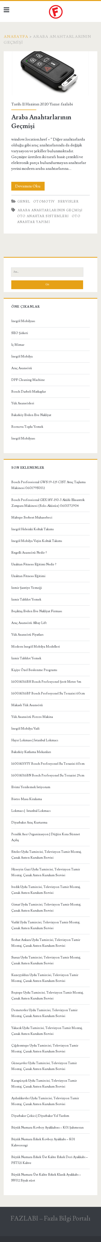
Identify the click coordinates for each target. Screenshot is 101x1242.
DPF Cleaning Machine (28, 380)
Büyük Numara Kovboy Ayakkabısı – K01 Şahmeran (47, 1128)
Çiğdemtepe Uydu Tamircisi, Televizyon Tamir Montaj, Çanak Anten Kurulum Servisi (44, 1048)
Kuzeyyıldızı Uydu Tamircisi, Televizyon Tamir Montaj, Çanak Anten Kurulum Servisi (44, 978)
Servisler (68, 202)
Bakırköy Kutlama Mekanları (31, 752)
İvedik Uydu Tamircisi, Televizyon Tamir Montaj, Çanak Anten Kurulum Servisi (46, 890)
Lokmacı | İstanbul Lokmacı (30, 811)
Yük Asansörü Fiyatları (27, 635)
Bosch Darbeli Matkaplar (28, 392)
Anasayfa (16, 36)
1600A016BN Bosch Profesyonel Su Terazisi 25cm (47, 775)
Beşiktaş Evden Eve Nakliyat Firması (36, 611)
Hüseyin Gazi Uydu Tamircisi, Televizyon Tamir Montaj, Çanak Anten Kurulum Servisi (45, 872)
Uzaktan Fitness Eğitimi (28, 576)
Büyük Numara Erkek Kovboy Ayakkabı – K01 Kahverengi (43, 1142)
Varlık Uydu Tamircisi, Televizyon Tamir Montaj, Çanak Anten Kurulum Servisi (45, 925)
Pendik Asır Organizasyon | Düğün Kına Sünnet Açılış (45, 837)
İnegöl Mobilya (22, 356)
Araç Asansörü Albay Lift (29, 623)
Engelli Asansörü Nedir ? (29, 553)
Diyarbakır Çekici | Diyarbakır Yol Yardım (40, 1116)
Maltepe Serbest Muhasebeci (31, 517)
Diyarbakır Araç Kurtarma (29, 823)
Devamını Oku (30, 187)
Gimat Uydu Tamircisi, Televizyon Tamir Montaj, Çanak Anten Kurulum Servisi (46, 907)
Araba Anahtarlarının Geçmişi (50, 73)
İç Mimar (17, 345)
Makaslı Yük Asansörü (27, 705)
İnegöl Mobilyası (23, 321)
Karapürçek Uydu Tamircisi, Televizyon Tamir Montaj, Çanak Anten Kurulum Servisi (44, 1084)
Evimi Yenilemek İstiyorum (30, 787)
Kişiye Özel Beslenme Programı (34, 670)
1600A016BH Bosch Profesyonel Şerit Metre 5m (46, 682)
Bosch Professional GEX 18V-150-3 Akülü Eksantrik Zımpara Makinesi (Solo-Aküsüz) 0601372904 (48, 503)
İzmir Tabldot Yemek (26, 599)
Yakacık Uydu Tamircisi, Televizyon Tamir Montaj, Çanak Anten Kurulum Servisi (47, 1031)
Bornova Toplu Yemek (27, 427)
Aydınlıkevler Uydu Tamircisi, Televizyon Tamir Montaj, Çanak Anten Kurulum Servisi (45, 1101)
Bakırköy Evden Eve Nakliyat (31, 415)
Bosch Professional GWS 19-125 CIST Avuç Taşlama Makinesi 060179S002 (48, 485)
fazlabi (67, 104)
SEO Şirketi (19, 333)
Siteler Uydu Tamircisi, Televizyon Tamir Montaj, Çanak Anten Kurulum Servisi (46, 855)
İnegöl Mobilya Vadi (25, 729)
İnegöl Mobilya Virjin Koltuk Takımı (36, 541)
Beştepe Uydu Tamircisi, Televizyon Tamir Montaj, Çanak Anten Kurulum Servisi (47, 995)
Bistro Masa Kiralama (26, 799)
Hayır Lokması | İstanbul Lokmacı (34, 740)
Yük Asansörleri (22, 403)
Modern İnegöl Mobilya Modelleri (35, 647)
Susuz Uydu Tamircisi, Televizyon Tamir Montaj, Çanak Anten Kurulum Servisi (46, 960)
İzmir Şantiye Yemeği (26, 588)
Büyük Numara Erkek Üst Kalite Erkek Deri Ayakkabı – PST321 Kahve (49, 1160)
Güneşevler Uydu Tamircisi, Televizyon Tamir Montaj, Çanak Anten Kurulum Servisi (44, 1066)
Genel (23, 202)
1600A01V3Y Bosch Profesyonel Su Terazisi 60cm (48, 764)
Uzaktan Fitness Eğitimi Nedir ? (33, 564)
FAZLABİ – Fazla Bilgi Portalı (50, 1218)
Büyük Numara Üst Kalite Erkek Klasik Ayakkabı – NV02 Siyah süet (46, 1177)
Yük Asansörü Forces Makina (32, 717)
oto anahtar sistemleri (43, 216)
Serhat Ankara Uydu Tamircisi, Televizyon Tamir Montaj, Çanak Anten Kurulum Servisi (45, 943)
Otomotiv (44, 202)
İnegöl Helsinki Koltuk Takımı (32, 529)
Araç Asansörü (21, 368)
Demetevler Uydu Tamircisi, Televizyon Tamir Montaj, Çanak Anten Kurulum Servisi (44, 1013)
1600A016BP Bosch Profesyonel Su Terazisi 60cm (48, 693)
